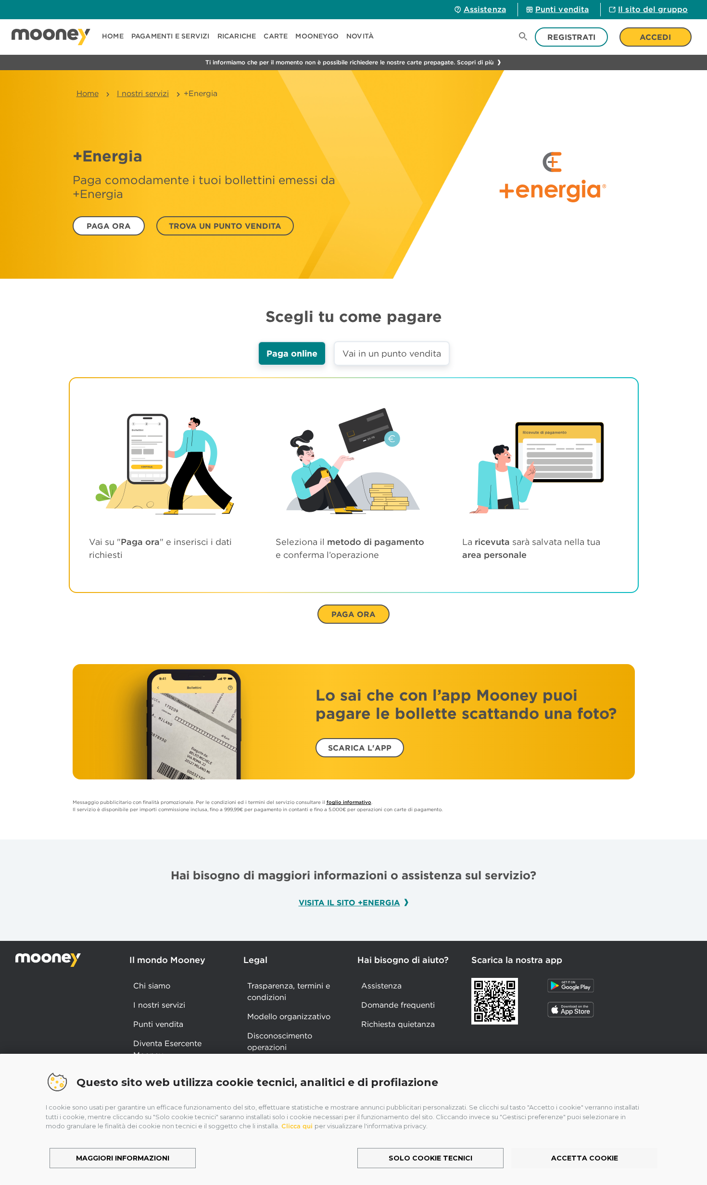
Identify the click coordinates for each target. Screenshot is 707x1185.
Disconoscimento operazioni (279, 1041)
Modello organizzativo (288, 1016)
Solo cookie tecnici (430, 1158)
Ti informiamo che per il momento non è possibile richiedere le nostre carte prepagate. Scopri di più (349, 62)
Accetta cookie (584, 1158)
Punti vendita (562, 9)
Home (87, 93)
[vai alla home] (51, 37)
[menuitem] (116, 37)
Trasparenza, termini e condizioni (288, 991)
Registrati (571, 37)
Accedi (655, 37)
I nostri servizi (143, 93)
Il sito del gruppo (653, 9)
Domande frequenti (398, 1005)
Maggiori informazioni (122, 1158)
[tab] (292, 353)
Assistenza (485, 9)
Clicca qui (297, 1126)
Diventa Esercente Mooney (167, 1049)
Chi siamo (151, 985)
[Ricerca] (523, 37)
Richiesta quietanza (398, 1024)
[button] (170, 37)
